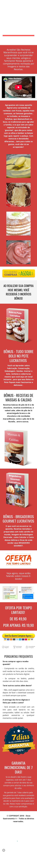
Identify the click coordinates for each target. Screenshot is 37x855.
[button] (3, 851)
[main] (18, 22)
